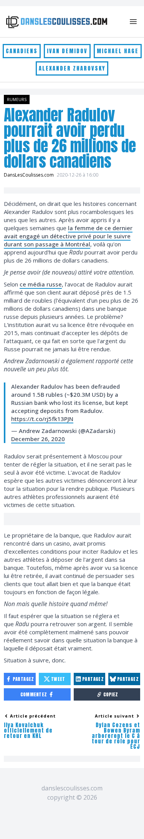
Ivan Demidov (67, 51)
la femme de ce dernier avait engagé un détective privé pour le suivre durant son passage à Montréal (68, 236)
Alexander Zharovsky (72, 68)
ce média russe (41, 284)
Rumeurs (16, 99)
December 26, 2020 (38, 439)
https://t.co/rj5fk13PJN (42, 419)
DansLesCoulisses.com (29, 175)
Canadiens (22, 51)
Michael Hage (118, 51)
